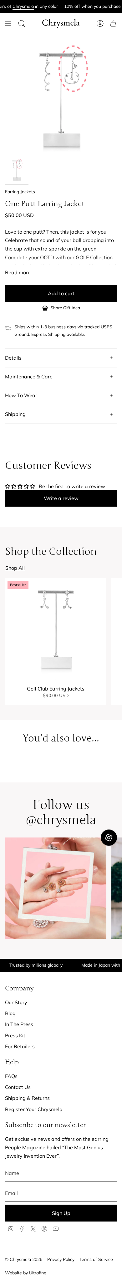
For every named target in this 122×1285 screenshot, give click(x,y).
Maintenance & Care (29, 376)
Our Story (16, 1002)
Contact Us (18, 1087)
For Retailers (20, 1046)
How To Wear (21, 395)
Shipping (15, 414)
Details (13, 358)
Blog (10, 1013)
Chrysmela (13, 6)
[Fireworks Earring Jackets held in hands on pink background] (55, 888)
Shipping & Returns (27, 1098)
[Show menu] (8, 23)
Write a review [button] (61, 498)
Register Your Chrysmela (34, 1109)
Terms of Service (96, 1259)
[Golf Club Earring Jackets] (55, 629)
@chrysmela (61, 819)
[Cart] (113, 23)
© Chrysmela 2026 (23, 1259)
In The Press (19, 1024)
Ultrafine (37, 1273)
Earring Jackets (20, 192)
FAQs (11, 1076)
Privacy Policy (60, 1259)
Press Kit (15, 1035)
